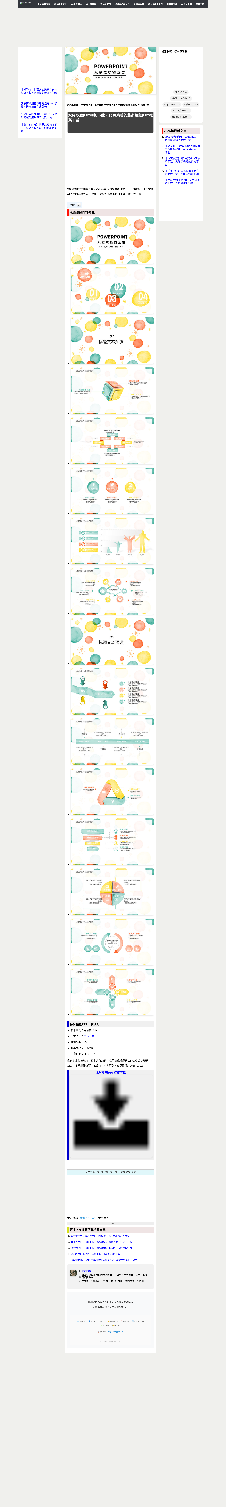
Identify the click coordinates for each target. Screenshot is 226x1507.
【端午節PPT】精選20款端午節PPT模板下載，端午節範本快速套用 (39, 128)
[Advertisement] (113, 28)
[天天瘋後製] (25, 2)
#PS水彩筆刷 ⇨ (181, 110)
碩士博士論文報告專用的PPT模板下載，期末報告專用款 (100, 1236)
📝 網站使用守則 (138, 1321)
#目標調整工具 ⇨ (181, 117)
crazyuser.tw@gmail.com (115, 1332)
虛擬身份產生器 (122, 4)
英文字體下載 (60, 4)
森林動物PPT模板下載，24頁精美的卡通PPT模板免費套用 (101, 1248)
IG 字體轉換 (76, 4)
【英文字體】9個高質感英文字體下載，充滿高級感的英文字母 (182, 161)
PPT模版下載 (87, 1218)
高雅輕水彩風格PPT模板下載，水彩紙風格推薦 (95, 1254)
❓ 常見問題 (125, 1321)
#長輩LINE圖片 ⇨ (180, 98)
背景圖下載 (172, 4)
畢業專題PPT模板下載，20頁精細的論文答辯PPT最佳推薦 (101, 1242)
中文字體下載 (44, 4)
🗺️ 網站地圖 (105, 1325)
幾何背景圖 (186, 4)
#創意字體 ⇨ (191, 104)
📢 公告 (102, 1321)
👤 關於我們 (93, 1321)
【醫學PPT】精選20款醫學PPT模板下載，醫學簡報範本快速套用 (39, 93)
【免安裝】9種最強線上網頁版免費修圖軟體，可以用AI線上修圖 (182, 149)
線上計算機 (91, 4)
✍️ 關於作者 (116, 1325)
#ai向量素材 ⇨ (172, 104)
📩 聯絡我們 (81, 1321)
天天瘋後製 (86, 1271)
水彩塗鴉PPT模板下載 (111, 1072)
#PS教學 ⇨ (181, 92)
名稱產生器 (139, 4)
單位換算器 (105, 4)
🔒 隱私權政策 (113, 1321)
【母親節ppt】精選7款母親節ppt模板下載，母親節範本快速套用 (104, 1260)
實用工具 (200, 4)
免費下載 (89, 1036)
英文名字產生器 (155, 4)
